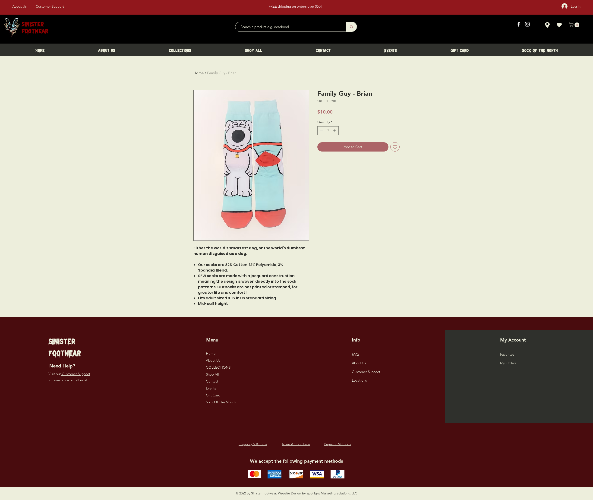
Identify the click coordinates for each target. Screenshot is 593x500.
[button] (574, 24)
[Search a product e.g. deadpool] (351, 27)
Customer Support (75, 374)
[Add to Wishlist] (395, 147)
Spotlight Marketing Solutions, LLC (331, 493)
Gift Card (213, 395)
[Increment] (335, 131)
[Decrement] (321, 131)
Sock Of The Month (221, 402)
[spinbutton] (328, 131)
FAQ (355, 354)
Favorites (507, 354)
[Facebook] (519, 24)
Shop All (212, 374)
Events (211, 388)
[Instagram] (527, 24)
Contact (212, 381)
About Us (213, 360)
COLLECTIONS (218, 367)
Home (198, 73)
